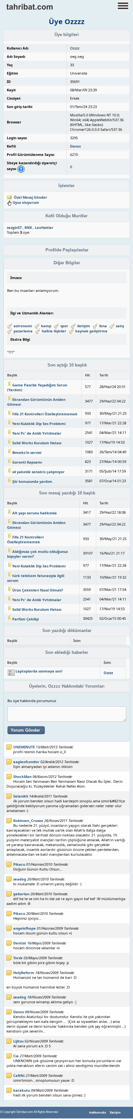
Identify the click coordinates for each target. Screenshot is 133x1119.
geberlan (21, 893)
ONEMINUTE (24, 746)
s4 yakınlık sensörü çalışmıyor (38, 471)
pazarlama (23, 331)
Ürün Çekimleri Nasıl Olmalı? (37, 590)
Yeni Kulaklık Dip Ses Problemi (39, 423)
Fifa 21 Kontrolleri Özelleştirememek (44, 413)
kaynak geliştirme (91, 331)
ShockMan (22, 776)
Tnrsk (18, 957)
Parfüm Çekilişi (25, 619)
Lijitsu (18, 1041)
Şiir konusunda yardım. (32, 481)
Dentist (19, 943)
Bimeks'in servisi (26, 452)
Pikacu (19, 864)
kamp (46, 325)
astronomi (23, 325)
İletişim (115, 1112)
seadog (19, 879)
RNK (28, 227)
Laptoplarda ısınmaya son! (38, 671)
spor (64, 325)
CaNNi (19, 1075)
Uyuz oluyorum (26, 202)
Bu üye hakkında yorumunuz (31, 700)
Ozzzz (108, 672)
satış (120, 325)
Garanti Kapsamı (27, 462)
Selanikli (20, 796)
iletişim (83, 325)
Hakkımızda (97, 1112)
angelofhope (24, 928)
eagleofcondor (26, 761)
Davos (75, 146)
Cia (16, 1055)
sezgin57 (14, 227)
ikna (103, 325)
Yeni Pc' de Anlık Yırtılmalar (36, 433)
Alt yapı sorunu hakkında (34, 512)
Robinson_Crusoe (28, 820)
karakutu (21, 1090)
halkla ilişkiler (54, 331)
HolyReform (23, 972)
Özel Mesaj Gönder (30, 197)
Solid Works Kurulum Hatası (36, 442)
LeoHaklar (44, 227)
